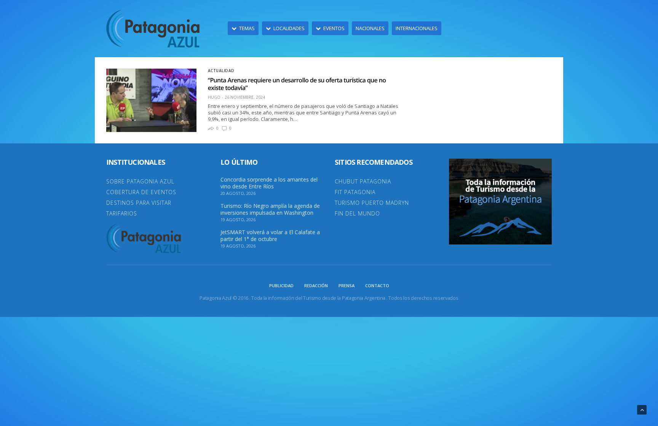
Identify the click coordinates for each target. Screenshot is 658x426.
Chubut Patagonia (363, 181)
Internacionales (417, 28)
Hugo (214, 97)
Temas (247, 28)
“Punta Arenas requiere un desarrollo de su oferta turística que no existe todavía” (297, 84)
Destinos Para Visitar (138, 202)
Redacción (316, 285)
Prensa (347, 285)
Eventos (334, 28)
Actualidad (221, 70)
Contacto (377, 285)
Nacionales (370, 28)
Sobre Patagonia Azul (140, 181)
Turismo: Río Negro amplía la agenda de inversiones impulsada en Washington (270, 209)
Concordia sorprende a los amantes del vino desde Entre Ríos (269, 183)
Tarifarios (121, 213)
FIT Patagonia (355, 192)
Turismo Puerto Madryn (372, 202)
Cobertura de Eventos (141, 192)
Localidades (289, 28)
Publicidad (281, 285)
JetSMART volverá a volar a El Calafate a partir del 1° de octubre (270, 236)
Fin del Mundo (357, 213)
